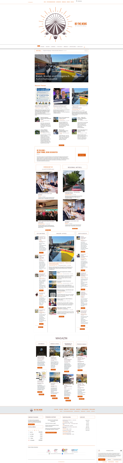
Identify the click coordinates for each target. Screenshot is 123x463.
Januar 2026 (87, 430)
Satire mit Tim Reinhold (41, 295)
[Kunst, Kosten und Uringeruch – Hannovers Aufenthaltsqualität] (80, 96)
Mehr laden (61, 145)
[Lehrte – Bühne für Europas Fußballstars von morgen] (74, 119)
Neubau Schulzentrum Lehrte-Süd (83, 237)
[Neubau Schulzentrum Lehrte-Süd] (78, 238)
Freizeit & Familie (60, 309)
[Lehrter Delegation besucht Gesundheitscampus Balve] (68, 379)
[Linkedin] (29, 430)
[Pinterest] (31, 430)
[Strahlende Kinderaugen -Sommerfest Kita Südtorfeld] (78, 293)
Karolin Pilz (39, 196)
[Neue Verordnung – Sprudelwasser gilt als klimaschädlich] (52, 293)
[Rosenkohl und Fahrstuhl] (36, 294)
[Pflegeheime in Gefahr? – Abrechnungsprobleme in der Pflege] (68, 352)
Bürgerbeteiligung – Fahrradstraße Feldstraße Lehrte (46, 118)
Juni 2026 (87, 423)
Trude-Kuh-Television (59, 108)
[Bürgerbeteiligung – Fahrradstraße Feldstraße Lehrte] (61, 68)
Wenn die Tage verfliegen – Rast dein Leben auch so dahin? (81, 385)
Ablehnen (109, 459)
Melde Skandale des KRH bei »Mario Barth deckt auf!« (42, 275)
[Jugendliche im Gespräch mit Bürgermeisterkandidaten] (43, 96)
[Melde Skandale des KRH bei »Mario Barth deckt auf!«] (36, 275)
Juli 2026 (87, 421)
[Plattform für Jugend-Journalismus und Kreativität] (78, 255)
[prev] (85, 50)
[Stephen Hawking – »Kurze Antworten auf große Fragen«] (41, 351)
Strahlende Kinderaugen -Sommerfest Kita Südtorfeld (84, 294)
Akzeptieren (102, 459)
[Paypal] (38, 430)
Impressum (116, 461)
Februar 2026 (87, 428)
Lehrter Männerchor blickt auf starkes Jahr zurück (46, 222)
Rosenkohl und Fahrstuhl (42, 294)
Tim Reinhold (40, 296)
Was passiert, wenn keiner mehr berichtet (45, 194)
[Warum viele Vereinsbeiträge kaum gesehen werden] (55, 131)
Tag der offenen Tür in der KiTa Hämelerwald (84, 311)
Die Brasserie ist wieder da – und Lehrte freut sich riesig (42, 238)
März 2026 (87, 427)
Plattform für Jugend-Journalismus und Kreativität (84, 256)
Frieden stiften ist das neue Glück (40, 381)
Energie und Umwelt (61, 119)
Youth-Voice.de (37, 108)
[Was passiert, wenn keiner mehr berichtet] (47, 183)
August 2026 (87, 420)
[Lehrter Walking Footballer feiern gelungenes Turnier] (37, 131)
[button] (121, 450)
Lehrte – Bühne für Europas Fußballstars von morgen (81, 118)
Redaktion (40, 278)
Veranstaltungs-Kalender (42, 310)
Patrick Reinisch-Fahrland (76, 110)
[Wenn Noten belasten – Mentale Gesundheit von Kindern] (52, 311)
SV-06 (78, 120)
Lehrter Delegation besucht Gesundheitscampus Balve (68, 386)
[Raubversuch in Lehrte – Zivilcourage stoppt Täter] (36, 256)
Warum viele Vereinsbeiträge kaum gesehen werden (63, 130)
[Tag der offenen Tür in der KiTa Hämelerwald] (78, 312)
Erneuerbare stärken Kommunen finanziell (55, 383)
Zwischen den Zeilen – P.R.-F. (76, 109)
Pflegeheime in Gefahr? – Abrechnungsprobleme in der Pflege (68, 359)
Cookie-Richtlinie (104, 461)
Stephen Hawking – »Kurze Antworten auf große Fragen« (41, 357)
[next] (86, 50)
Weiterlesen (41, 252)
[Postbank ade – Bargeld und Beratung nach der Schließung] (78, 274)
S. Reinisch (42, 108)
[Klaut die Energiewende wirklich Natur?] (55, 119)
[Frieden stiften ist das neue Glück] (41, 375)
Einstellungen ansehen (117, 459)
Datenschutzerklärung (111, 461)
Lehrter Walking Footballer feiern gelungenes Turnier (55, 50)
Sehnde (82, 296)
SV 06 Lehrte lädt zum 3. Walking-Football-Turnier (82, 130)
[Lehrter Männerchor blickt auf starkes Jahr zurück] (47, 210)
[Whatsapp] (32, 430)
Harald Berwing (82, 120)
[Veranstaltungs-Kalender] (36, 311)
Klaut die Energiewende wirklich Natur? (53, 357)
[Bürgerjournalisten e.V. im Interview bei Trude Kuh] (61, 96)
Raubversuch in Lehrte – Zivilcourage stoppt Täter (42, 257)
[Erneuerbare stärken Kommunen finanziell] (52, 284)
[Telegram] (35, 430)
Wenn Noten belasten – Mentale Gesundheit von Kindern (81, 359)
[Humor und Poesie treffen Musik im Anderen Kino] (52, 302)
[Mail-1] (36, 430)
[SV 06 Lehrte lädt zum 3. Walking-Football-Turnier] (74, 131)
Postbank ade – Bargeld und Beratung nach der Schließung (84, 274)
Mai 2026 (87, 424)
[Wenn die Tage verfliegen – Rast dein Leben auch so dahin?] (81, 378)
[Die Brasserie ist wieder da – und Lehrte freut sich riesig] (36, 238)
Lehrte (37, 73)
